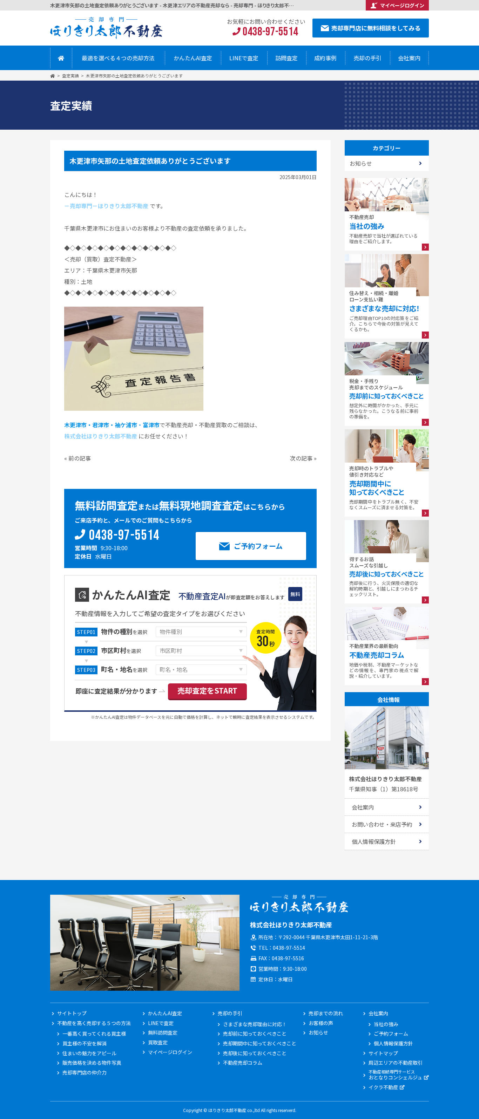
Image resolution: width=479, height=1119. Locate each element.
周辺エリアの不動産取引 (396, 1062)
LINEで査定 (243, 58)
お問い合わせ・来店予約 (382, 824)
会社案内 (409, 58)
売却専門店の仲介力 (84, 1072)
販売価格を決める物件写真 (91, 1062)
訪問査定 (286, 58)
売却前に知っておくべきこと (253, 1033)
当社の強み (386, 1024)
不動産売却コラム (242, 1062)
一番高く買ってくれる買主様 (92, 1033)
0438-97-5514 (124, 536)
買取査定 (158, 1042)
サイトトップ (72, 1013)
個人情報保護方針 (374, 841)
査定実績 (70, 76)
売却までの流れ (326, 1013)
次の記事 (301, 458)
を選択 (124, 631)
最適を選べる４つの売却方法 (118, 58)
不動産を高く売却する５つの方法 (89, 1023)
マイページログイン (402, 5)
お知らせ (318, 1032)
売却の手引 (367, 58)
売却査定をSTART (207, 690)
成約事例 (325, 58)
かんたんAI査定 (193, 58)
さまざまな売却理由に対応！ (253, 1024)
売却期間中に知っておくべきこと (253, 1043)
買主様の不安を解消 (84, 1043)
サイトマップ (383, 1053)
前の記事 (79, 458)
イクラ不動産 (383, 1087)
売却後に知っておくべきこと (253, 1053)
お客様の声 (321, 1023)
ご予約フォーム (258, 546)
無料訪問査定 (162, 1032)
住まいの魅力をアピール (89, 1053)
